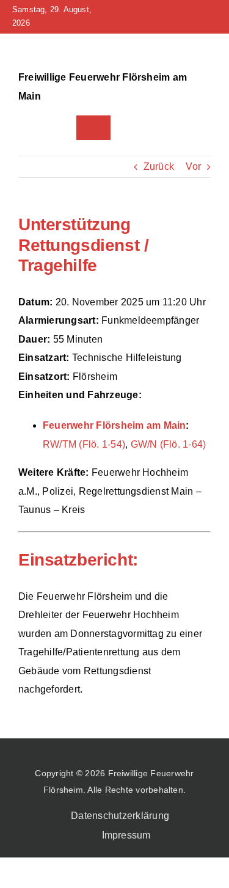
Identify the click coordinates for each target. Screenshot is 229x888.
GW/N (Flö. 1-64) (168, 444)
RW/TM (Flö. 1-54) (84, 444)
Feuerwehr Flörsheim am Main (114, 425)
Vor (193, 166)
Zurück (159, 166)
